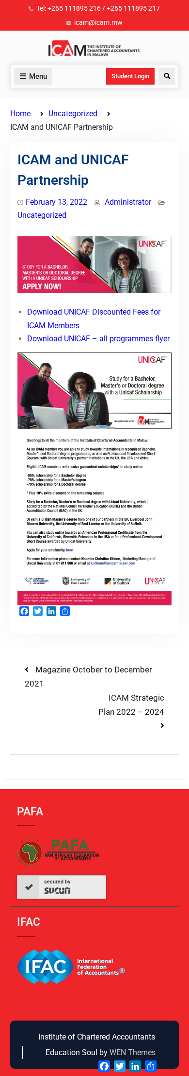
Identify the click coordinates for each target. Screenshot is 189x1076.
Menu (38, 76)
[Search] (166, 76)
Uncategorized (41, 215)
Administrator (128, 202)
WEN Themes (133, 1052)
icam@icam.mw (98, 22)
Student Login (130, 76)
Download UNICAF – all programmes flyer (98, 338)
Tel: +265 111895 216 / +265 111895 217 (98, 8)
